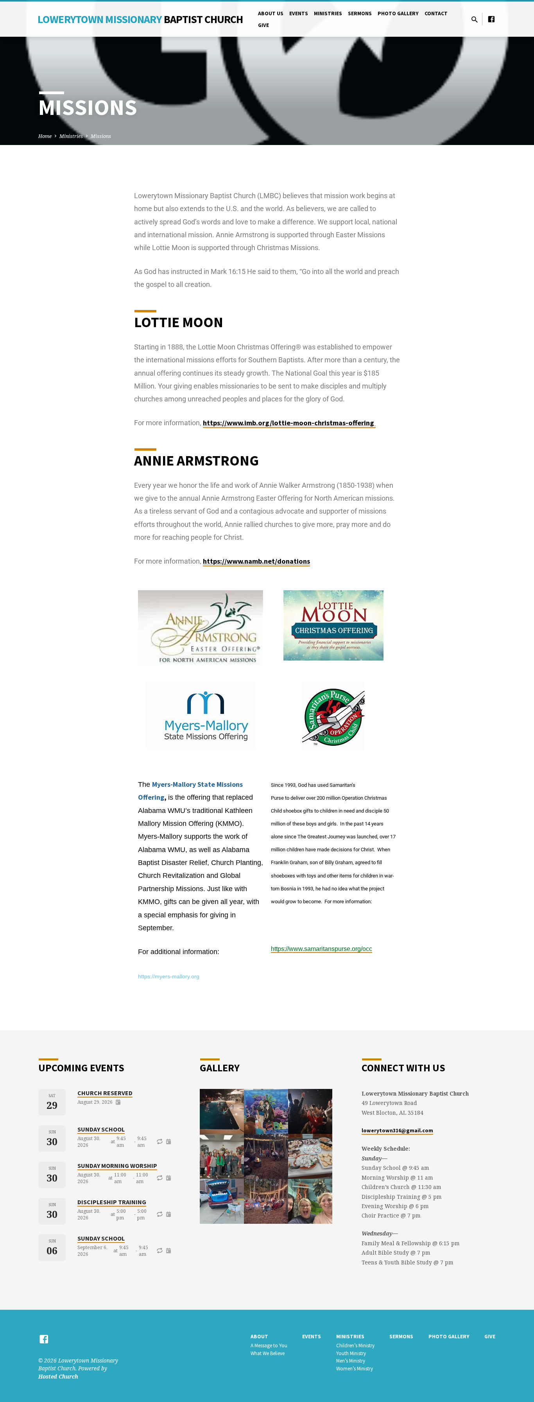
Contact (436, 13)
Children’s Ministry (355, 1345)
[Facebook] (491, 19)
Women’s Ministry (354, 1368)
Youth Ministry (351, 1353)
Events (298, 13)
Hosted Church (58, 1376)
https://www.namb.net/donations (256, 561)
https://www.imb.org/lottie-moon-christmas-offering (289, 422)
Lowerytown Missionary (140, 19)
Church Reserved (105, 1093)
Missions (101, 136)
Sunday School (101, 1129)
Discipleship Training (111, 1202)
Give (263, 25)
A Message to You (269, 1345)
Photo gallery (398, 13)
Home (45, 136)
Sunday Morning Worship (117, 1165)
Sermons (360, 13)
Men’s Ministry (350, 1360)
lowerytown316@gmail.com (397, 1130)
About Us (270, 13)
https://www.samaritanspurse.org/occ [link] (321, 948)
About (259, 1336)
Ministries (328, 13)
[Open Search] (474, 19)
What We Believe (268, 1353)
